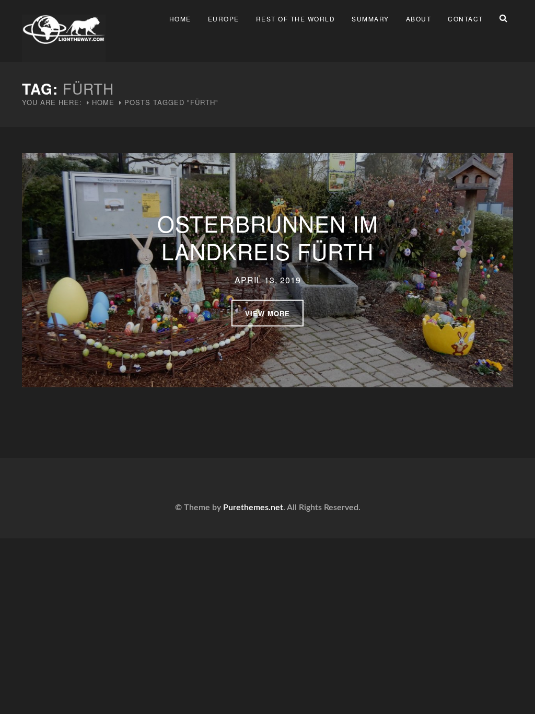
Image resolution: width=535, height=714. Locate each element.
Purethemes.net (253, 507)
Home (180, 18)
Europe (223, 18)
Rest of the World (295, 18)
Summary (370, 18)
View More (267, 313)
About (419, 18)
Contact (465, 18)
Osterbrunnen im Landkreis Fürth (267, 236)
